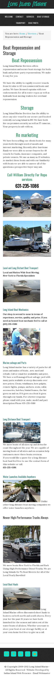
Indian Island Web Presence (17, 673)
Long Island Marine (20, 9)
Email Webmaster (41, 673)
